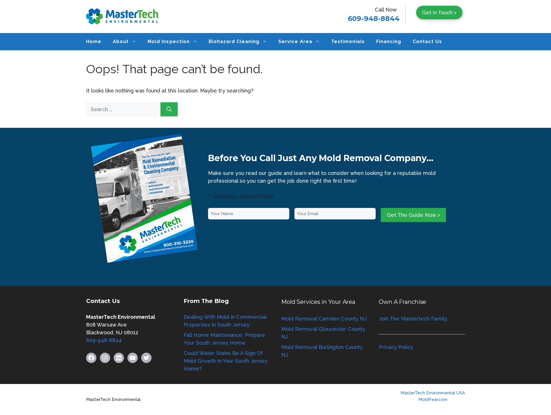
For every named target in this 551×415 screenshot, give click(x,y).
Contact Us (427, 41)
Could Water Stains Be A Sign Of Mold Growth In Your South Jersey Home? (225, 361)
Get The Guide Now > (413, 215)
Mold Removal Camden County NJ (323, 319)
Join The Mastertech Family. (413, 319)
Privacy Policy (396, 347)
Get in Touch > (439, 12)
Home (93, 41)
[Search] (169, 109)
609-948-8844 (373, 18)
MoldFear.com (432, 399)
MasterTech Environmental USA (433, 392)
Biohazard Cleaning (234, 41)
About (121, 41)
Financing (388, 41)
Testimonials (348, 41)
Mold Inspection (168, 41)
